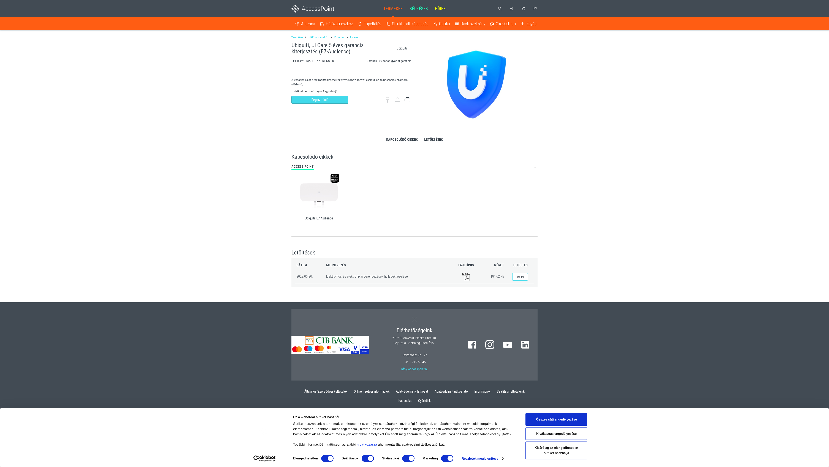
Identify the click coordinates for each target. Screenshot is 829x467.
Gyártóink (424, 401)
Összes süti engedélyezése (556, 419)
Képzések (419, 8)
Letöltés (520, 276)
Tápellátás (372, 23)
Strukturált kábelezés (410, 23)
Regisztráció (319, 100)
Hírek (440, 8)
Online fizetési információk (371, 391)
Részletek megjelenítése (480, 458)
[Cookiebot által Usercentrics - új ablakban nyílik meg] (264, 458)
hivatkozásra (367, 444)
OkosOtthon (506, 23)
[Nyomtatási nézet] (407, 100)
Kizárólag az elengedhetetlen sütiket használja (556, 450)
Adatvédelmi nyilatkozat (412, 391)
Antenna (308, 23)
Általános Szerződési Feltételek (325, 391)
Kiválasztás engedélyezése (556, 433)
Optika (444, 23)
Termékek (393, 8)
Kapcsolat (405, 401)
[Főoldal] (319, 9)
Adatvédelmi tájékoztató (451, 391)
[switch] (368, 458)
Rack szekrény (473, 23)
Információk (482, 391)
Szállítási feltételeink (511, 391)
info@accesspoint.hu (414, 369)
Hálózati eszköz (339, 23)
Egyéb (531, 23)
